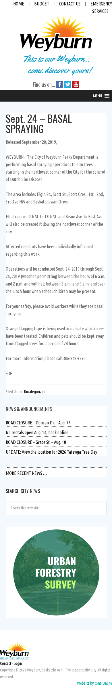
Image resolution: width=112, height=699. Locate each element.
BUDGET (41, 3)
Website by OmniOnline (94, 683)
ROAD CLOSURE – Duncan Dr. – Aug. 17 (38, 422)
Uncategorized (34, 391)
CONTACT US (69, 3)
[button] (97, 96)
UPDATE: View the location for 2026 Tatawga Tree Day (51, 452)
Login (18, 663)
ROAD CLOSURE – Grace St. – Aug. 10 (36, 442)
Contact (5, 663)
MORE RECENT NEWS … (26, 473)
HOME (18, 3)
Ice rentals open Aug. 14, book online (37, 432)
